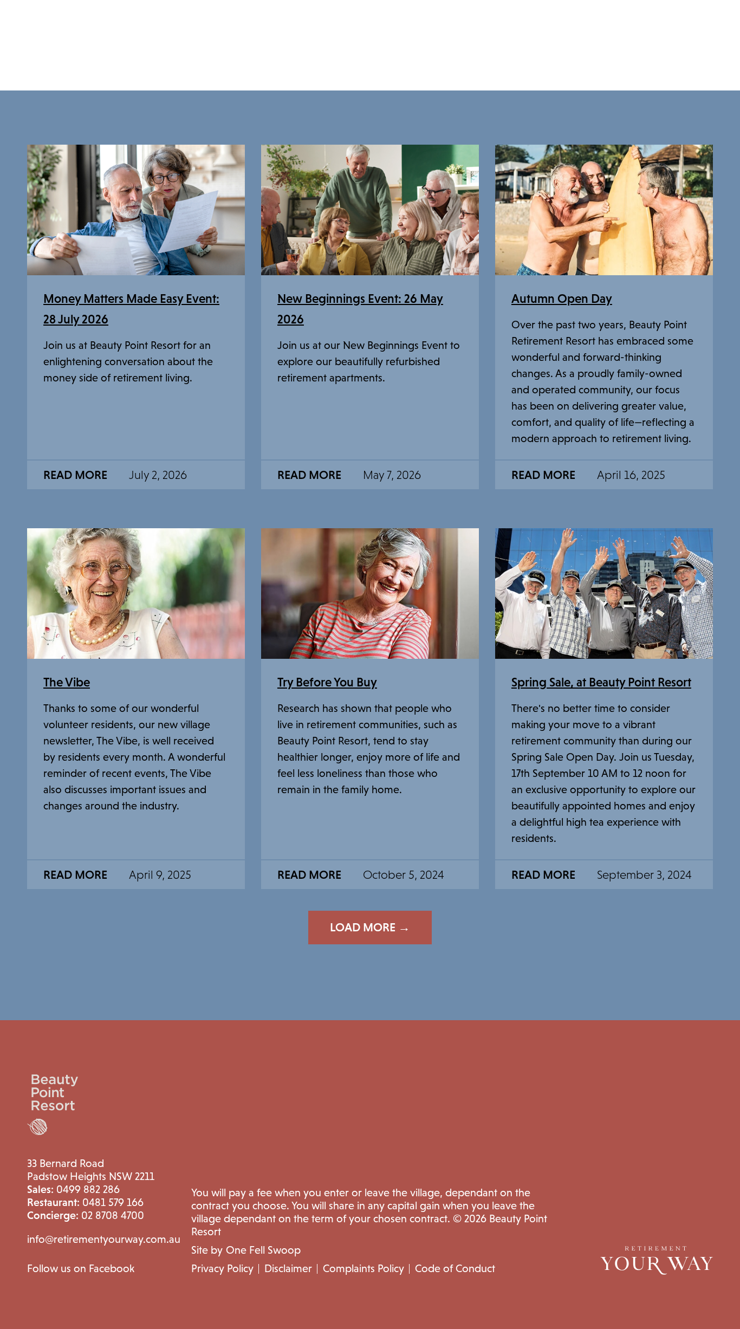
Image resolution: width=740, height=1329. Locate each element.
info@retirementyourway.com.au (103, 1239)
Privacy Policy (222, 1268)
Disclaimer (288, 1268)
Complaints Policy (363, 1268)
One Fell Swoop (263, 1250)
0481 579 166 (85, 1202)
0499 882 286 (73, 1189)
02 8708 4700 (85, 1215)
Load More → (370, 927)
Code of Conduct (455, 1268)
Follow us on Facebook (80, 1268)
